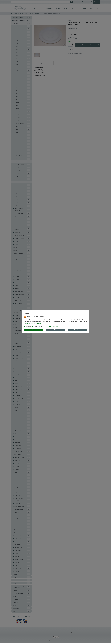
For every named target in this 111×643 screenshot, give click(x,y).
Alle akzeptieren (33, 329)
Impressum (39, 323)
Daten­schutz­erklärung (30, 323)
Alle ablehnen (77, 329)
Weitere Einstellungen (52, 326)
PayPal (36, 326)
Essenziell (28, 326)
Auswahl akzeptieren (55, 329)
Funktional (43, 326)
